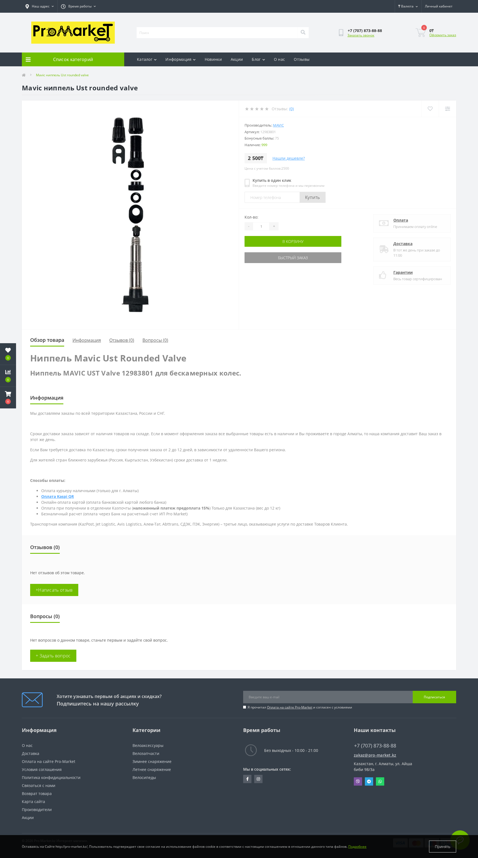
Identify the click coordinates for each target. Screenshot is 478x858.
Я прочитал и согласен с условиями (300, 707)
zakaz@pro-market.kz (375, 755)
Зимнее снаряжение (152, 761)
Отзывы (302, 59)
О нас (279, 59)
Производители (37, 809)
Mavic (278, 125)
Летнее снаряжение (152, 769)
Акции (237, 59)
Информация (178, 59)
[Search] (303, 32)
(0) (291, 108)
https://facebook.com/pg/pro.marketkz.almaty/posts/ (247, 779)
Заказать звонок (360, 35)
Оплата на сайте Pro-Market (289, 707)
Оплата (400, 220)
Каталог (144, 59)
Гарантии (403, 272)
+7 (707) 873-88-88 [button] (375, 745)
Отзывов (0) (121, 340)
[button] (8, 397)
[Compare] (447, 109)
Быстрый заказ (293, 257)
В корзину (292, 241)
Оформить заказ (442, 35)
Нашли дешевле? (288, 158)
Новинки (213, 59)
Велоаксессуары (148, 745)
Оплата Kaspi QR (57, 496)
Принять (442, 846)
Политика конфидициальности (51, 777)
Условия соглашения (42, 769)
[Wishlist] (430, 109)
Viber (358, 781)
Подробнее (357, 846)
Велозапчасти (146, 753)
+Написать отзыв (54, 590)
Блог (256, 59)
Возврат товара (37, 793)
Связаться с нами (38, 785)
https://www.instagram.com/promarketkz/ (258, 779)
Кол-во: (251, 217)
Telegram (369, 781)
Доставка (402, 243)
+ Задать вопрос (53, 656)
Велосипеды (144, 777)
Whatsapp (380, 781)
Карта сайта (33, 801)
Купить (312, 197)
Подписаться (434, 697)
